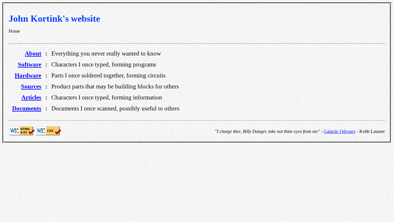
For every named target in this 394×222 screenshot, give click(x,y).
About (33, 53)
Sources (31, 86)
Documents (26, 108)
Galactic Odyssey (340, 131)
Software (29, 64)
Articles (31, 97)
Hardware (28, 75)
